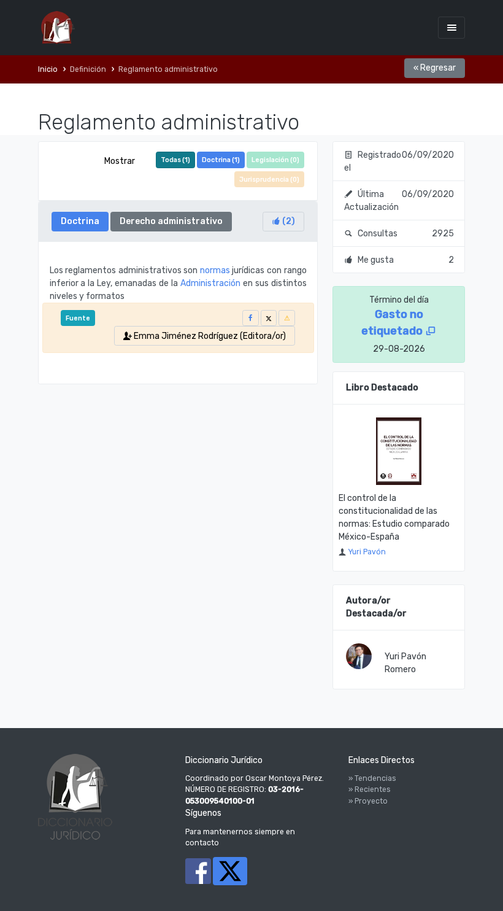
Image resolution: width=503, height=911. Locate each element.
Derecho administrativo (171, 221)
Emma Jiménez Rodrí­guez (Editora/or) (209, 336)
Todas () (175, 160)
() (287, 221)
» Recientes (369, 789)
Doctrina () (221, 160)
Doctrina (80, 221)
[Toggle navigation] (451, 27)
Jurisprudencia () (269, 180)
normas (215, 270)
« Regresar (434, 68)
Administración (210, 283)
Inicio (48, 69)
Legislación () (275, 160)
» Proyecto (368, 801)
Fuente (78, 318)
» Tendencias (372, 778)
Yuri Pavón (367, 552)
